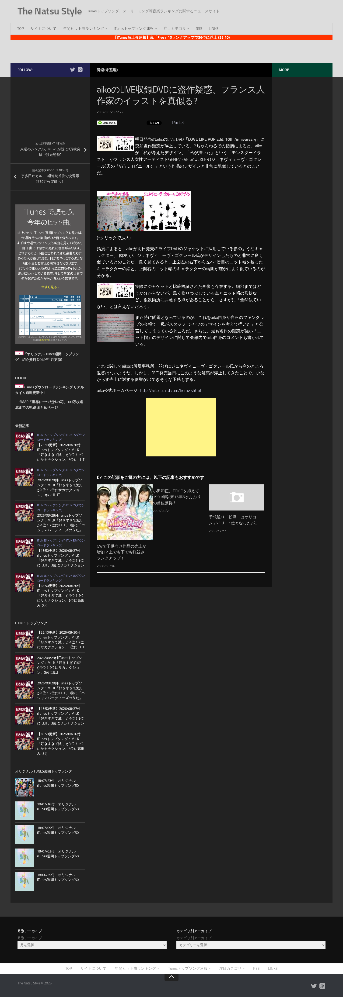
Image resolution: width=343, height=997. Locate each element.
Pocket (178, 122)
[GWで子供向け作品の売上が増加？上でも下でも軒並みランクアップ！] (125, 512)
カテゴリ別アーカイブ (193, 938)
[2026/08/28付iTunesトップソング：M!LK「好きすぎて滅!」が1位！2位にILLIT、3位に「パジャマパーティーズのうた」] (24, 512)
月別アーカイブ (30, 938)
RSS (199, 28)
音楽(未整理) (107, 70)
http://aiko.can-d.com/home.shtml (170, 390)
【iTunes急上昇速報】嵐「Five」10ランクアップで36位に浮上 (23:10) (171, 37)
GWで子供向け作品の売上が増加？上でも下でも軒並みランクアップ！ (121, 552)
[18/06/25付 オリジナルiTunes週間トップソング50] (24, 881)
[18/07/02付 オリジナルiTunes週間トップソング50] (24, 858)
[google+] (80, 69)
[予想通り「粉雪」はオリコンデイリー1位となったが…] (237, 497)
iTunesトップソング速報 (134, 28)
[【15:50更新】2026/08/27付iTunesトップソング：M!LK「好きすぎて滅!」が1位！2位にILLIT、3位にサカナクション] (24, 547)
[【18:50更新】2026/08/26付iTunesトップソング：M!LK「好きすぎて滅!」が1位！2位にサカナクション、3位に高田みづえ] (24, 582)
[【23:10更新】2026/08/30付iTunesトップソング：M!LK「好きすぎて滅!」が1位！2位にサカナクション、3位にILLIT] (24, 441)
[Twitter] (72, 69)
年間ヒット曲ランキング (83, 28)
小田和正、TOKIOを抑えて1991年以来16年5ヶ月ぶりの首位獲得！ (177, 497)
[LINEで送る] (107, 122)
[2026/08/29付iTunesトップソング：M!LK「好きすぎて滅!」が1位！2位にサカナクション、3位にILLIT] (24, 477)
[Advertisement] (171, 50)
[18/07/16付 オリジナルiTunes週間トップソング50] (24, 810)
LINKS (213, 28)
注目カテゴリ (175, 28)
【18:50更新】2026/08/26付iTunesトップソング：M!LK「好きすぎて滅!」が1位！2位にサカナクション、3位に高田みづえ (60, 595)
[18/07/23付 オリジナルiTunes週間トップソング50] (24, 787)
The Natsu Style (50, 11)
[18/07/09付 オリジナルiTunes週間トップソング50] (24, 834)
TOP (20, 28)
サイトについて (43, 28)
